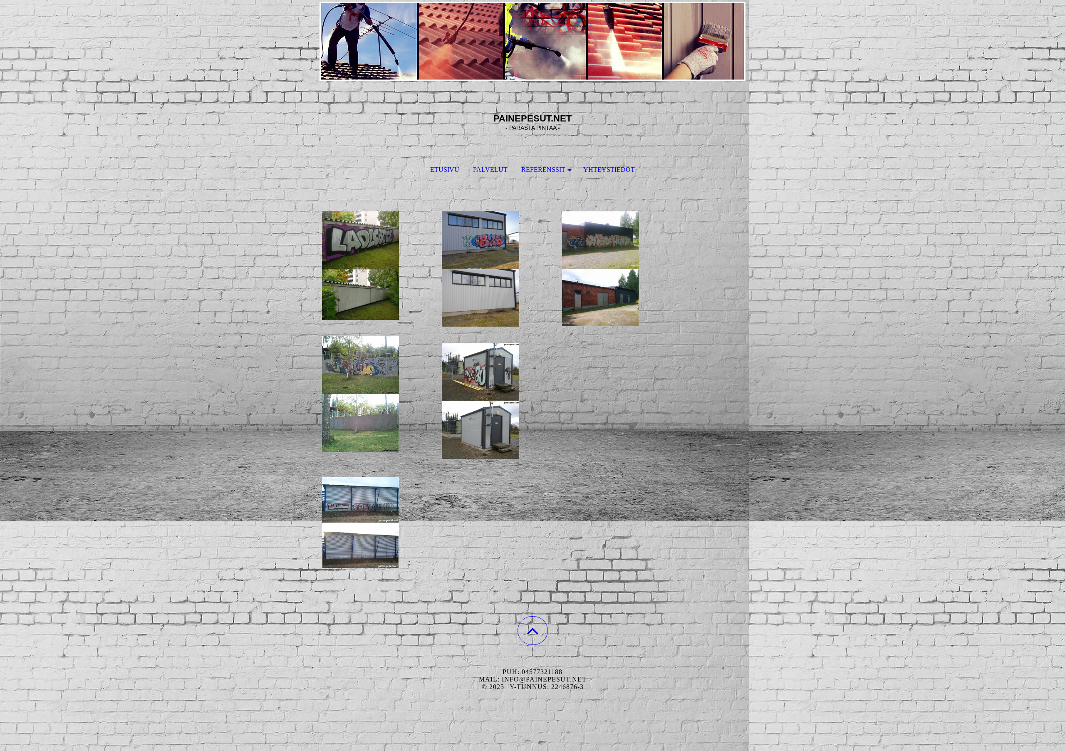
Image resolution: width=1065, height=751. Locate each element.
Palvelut (490, 169)
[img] (532, 41)
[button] (533, 630)
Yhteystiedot (609, 169)
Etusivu (444, 169)
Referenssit (543, 169)
